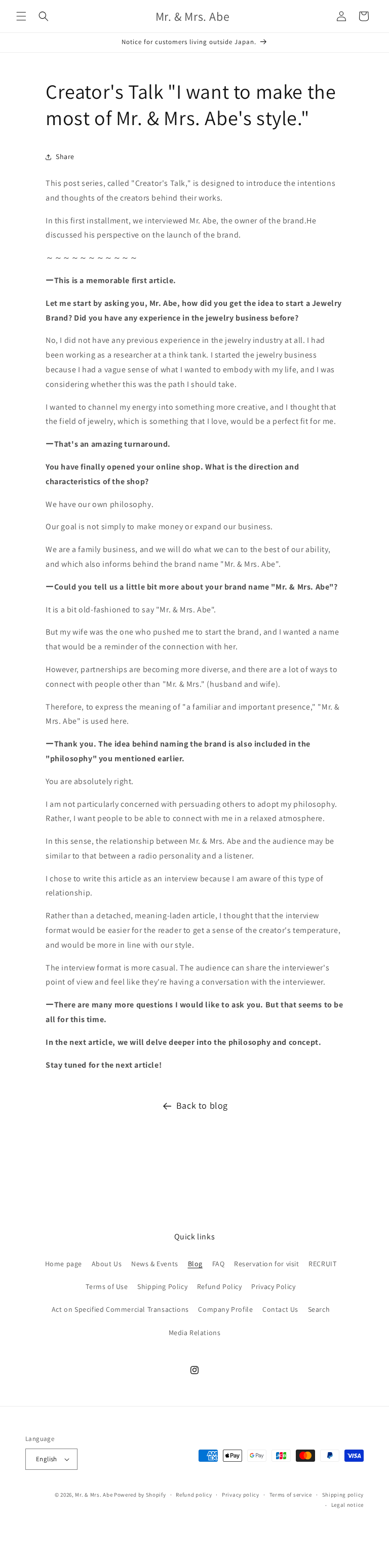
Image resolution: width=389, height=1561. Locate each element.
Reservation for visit (266, 1263)
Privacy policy (240, 1494)
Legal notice (347, 1504)
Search (319, 1309)
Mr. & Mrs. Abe (93, 1494)
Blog (195, 1263)
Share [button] (65, 156)
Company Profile (225, 1309)
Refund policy (194, 1494)
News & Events (154, 1263)
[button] (21, 16)
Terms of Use (107, 1286)
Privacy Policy (273, 1286)
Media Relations (195, 1332)
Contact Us (280, 1309)
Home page (63, 1263)
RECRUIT (322, 1263)
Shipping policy (343, 1494)
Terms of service (290, 1494)
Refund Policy (219, 1286)
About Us (107, 1263)
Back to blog (202, 1105)
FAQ (218, 1263)
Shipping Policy (162, 1286)
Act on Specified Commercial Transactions (120, 1309)
